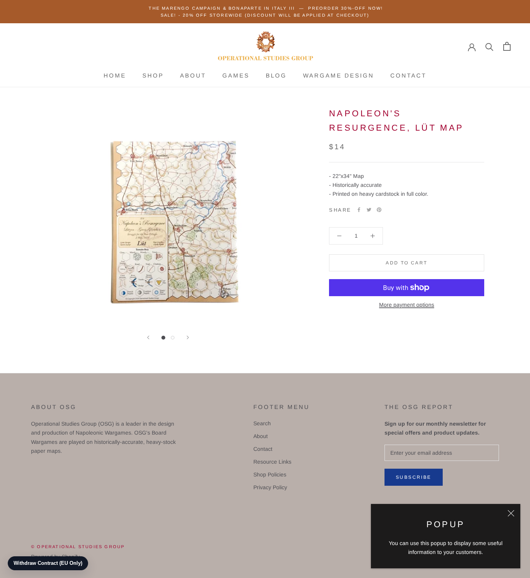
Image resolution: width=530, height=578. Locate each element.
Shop (153, 75)
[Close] (510, 513)
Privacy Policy (270, 487)
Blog (276, 75)
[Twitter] (369, 209)
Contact (408, 75)
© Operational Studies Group (78, 546)
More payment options (406, 305)
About (193, 75)
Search (262, 423)
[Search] (489, 46)
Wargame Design (338, 75)
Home (115, 75)
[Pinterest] (379, 209)
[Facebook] (359, 209)
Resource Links (272, 462)
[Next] (188, 337)
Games (235, 75)
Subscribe (413, 477)
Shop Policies (269, 474)
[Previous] (148, 337)
